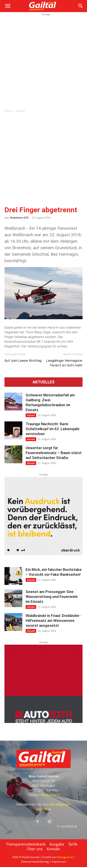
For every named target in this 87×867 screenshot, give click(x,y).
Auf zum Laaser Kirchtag (22, 361)
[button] (7, 6)
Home (8, 111)
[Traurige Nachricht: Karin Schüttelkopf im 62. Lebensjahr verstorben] (13, 430)
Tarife (72, 844)
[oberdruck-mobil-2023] (43, 554)
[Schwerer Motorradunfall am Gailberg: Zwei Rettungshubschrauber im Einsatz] (13, 401)
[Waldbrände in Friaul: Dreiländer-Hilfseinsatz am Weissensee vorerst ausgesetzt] (13, 622)
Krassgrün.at (65, 857)
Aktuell (20, 111)
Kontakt (53, 849)
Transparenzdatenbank (25, 844)
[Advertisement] (43, 60)
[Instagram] (49, 821)
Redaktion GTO (19, 217)
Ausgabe (57, 844)
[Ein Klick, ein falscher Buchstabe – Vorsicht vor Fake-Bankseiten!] (13, 576)
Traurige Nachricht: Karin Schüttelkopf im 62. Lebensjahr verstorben (53, 429)
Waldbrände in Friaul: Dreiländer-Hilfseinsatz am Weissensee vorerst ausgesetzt (53, 620)
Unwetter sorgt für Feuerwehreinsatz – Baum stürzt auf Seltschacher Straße (54, 453)
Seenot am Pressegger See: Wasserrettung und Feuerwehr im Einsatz (52, 596)
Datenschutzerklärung (35, 861)
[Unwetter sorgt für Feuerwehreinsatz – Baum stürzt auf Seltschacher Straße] (13, 454)
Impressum (59, 861)
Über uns (35, 849)
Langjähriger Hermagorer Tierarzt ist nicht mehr (64, 363)
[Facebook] (37, 821)
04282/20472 (50, 795)
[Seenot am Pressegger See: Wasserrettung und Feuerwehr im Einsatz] (13, 598)
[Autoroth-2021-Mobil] (43, 722)
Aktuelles (43, 382)
